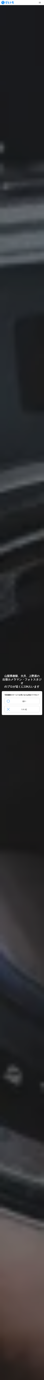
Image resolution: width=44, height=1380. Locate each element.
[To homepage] (7, 2)
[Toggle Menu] (40, 2)
